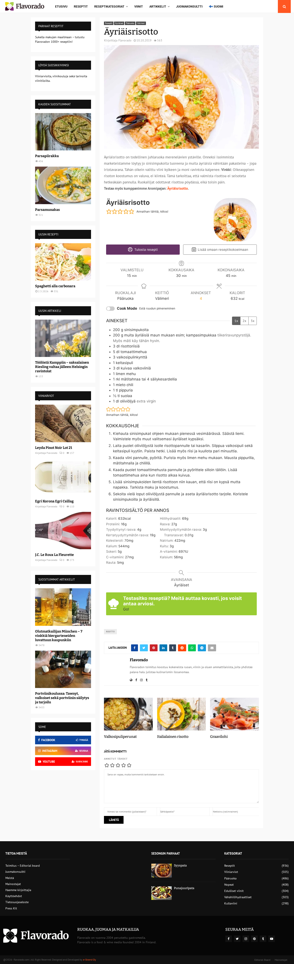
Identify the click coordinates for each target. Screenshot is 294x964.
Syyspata (180, 865)
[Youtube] (271, 939)
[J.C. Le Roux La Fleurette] (63, 530)
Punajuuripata (184, 888)
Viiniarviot (231, 872)
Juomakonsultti (189, 6)
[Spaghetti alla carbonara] (63, 262)
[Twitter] (237, 939)
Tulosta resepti (145, 250)
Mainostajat (13, 884)
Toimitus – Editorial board (22, 866)
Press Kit (11, 908)
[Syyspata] (161, 870)
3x (252, 321)
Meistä (9, 878)
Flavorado (125, 40)
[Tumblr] (263, 939)
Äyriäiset (119, 23)
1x (236, 321)
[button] (109, 211)
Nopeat (229, 885)
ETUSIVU (61, 6)
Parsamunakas (47, 210)
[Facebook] (228, 939)
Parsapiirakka (47, 156)
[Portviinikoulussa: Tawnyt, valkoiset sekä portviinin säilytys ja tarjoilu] (63, 669)
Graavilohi (219, 736)
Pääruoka (130, 23)
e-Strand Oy (89, 959)
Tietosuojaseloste (17, 902)
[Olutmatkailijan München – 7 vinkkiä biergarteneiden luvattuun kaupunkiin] (63, 607)
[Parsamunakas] (63, 185)
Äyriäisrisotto (177, 188)
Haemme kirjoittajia (18, 890)
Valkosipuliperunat (120, 736)
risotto (110, 631)
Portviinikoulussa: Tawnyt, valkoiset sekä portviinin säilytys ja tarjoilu (62, 697)
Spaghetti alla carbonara (55, 286)
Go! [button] (126, 609)
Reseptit (81, 6)
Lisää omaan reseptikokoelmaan (222, 250)
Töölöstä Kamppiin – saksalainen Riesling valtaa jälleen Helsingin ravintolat (62, 366)
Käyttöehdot (13, 896)
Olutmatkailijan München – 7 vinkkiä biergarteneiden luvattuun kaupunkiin (58, 635)
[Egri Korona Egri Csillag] (63, 477)
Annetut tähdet (116, 758)
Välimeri (141, 23)
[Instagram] (246, 939)
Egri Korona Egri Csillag (54, 501)
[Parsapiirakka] (63, 131)
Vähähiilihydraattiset (238, 897)
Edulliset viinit (234, 891)
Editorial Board (262, 959)
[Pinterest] (254, 939)
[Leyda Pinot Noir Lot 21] (63, 423)
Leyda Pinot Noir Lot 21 (53, 448)
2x (244, 321)
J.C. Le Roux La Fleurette (54, 555)
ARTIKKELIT (157, 6)
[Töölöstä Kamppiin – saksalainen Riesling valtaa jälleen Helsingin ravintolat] (63, 338)
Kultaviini (230, 903)
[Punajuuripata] (161, 893)
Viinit (138, 6)
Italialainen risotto (173, 736)
